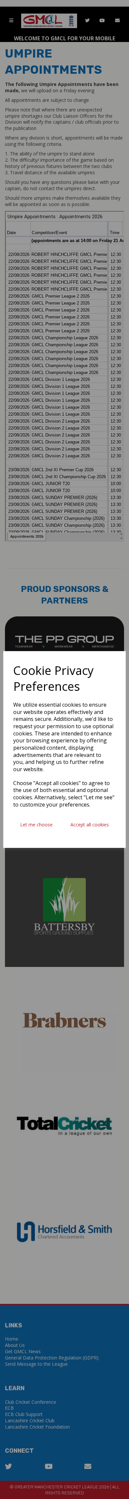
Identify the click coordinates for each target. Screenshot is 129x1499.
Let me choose (36, 824)
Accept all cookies (89, 824)
